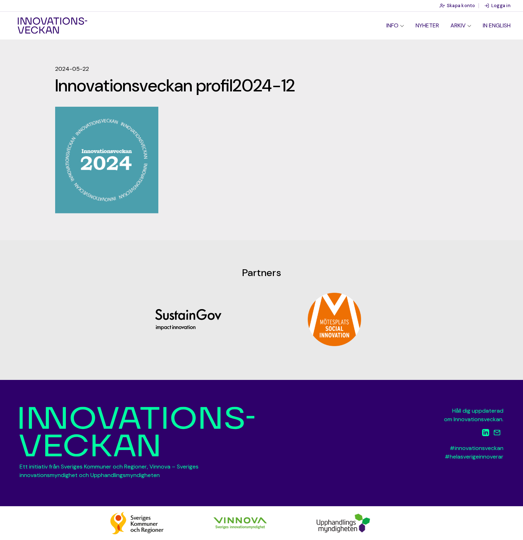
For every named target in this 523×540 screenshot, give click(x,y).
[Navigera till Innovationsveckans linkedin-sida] (485, 434)
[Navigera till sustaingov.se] (188, 319)
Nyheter (427, 25)
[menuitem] (395, 25)
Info (392, 25)
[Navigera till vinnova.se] (240, 522)
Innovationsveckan (52, 25)
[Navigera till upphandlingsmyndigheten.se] (343, 522)
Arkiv (458, 25)
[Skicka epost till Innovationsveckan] (497, 434)
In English (497, 25)
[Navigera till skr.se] (137, 522)
